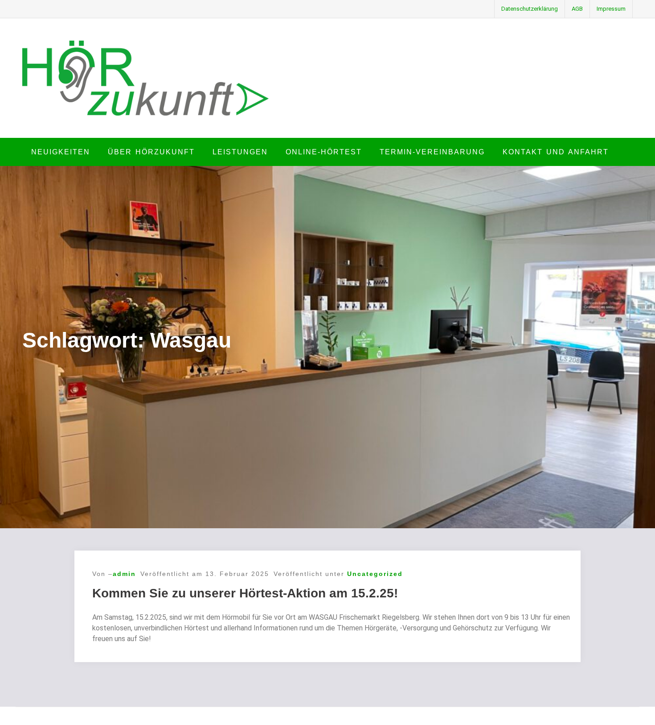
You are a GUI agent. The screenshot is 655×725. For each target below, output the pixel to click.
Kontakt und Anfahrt (556, 152)
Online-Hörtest (324, 152)
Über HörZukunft (151, 152)
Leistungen (240, 152)
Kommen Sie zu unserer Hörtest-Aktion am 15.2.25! (245, 593)
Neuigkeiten (60, 152)
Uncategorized (375, 573)
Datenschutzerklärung (529, 8)
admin (124, 573)
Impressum (611, 8)
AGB (577, 8)
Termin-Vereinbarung (432, 152)
